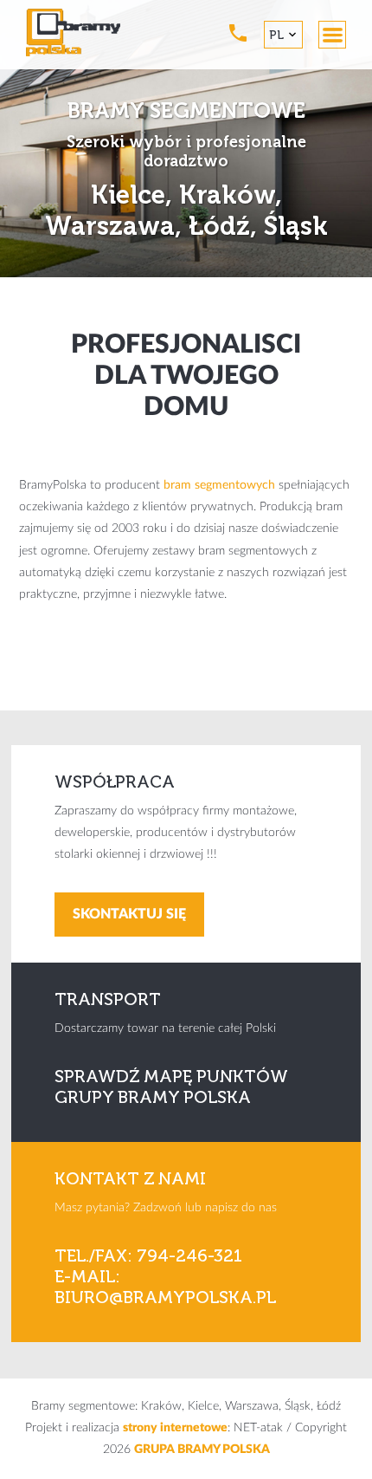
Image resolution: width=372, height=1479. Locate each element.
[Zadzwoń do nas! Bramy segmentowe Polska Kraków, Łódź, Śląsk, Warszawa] (238, 33)
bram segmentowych (219, 485)
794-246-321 (189, 1255)
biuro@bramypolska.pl (165, 1297)
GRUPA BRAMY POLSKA (202, 1449)
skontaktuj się (129, 914)
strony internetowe (175, 1428)
